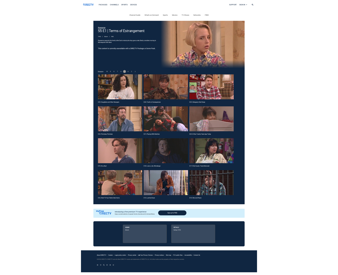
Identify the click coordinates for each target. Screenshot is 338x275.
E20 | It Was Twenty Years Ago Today (200, 134)
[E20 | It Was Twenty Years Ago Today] (211, 118)
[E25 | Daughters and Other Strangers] (120, 86)
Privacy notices (159, 255)
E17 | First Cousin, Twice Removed (199, 166)
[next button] (135, 71)
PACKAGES (103, 4)
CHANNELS (114, 4)
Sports (165, 15)
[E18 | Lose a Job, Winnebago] (166, 150)
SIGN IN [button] (242, 4)
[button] (252, 5)
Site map (168, 255)
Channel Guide (134, 15)
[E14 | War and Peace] (211, 182)
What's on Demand (152, 15)
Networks (197, 15)
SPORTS (124, 4)
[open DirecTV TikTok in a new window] (113, 265)
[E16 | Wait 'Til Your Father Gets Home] (120, 182)
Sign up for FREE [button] (172, 213)
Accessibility (188, 255)
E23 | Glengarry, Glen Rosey (197, 102)
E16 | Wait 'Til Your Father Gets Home (109, 198)
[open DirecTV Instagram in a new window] (107, 265)
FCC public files (177, 255)
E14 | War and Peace (195, 198)
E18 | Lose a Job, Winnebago (152, 166)
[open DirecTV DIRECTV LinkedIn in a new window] (97, 265)
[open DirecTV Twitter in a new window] (104, 265)
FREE (207, 15)
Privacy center (132, 255)
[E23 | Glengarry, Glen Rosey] (211, 86)
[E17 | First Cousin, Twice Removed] (211, 150)
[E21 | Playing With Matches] (166, 118)
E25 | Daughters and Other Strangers (108, 102)
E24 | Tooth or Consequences (152, 102)
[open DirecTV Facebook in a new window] (100, 265)
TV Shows (185, 15)
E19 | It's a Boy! (102, 166)
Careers (110, 255)
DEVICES (133, 4)
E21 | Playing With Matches (152, 134)
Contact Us (197, 255)
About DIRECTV (101, 255)
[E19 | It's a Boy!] (120, 150)
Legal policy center (120, 255)
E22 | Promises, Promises (105, 134)
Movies (174, 15)
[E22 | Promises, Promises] (120, 118)
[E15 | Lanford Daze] (166, 182)
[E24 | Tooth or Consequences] (166, 86)
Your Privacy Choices (146, 255)
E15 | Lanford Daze (149, 198)
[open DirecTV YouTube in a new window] (110, 265)
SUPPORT (233, 4)
